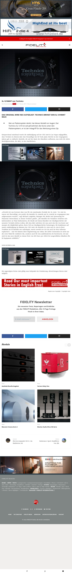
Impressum (37, 514)
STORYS (46, 484)
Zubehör (34, 484)
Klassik (58, 486)
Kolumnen (12, 486)
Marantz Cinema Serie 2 (10, 427)
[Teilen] (13, 109)
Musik (53, 486)
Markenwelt (56, 488)
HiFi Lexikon (27, 486)
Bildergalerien (65, 488)
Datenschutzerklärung (49, 514)
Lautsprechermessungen (35, 483)
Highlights (34, 488)
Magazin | (33, 490)
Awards (5, 490)
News (14, 104)
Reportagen (53, 484)
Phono (54, 483)
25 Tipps (19, 486)
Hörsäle (7, 488)
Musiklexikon (25, 488)
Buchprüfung (16, 488)
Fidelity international (45, 490)
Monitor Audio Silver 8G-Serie (47, 427)
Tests (14, 483)
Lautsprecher (22, 483)
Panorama (62, 484)
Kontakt (61, 514)
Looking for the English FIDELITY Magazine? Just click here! (36, 38)
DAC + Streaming (11, 484)
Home (4, 483)
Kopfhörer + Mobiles (23, 484)
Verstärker (47, 483)
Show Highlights (14, 490)
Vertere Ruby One (43, 386)
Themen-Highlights (46, 488)
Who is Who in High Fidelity (40, 486)
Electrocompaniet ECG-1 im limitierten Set (22, 441)
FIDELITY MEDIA (28, 514)
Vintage (40, 484)
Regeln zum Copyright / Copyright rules (59, 291)
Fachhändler (24, 490)
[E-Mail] (59, 109)
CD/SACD (60, 483)
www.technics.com (8, 245)
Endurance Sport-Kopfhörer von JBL (49, 441)
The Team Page (18, 514)
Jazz (63, 486)
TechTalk (4, 486)
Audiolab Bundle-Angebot (10, 386)
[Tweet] (36, 109)
